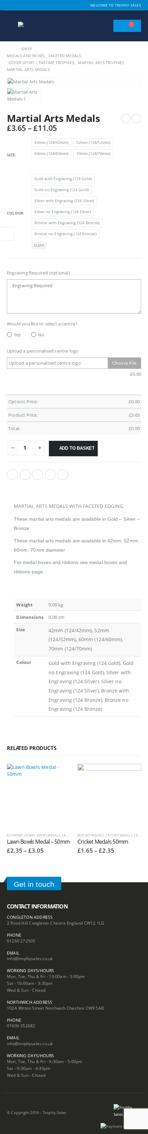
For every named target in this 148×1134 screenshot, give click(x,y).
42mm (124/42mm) (51, 142)
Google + (50, 474)
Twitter (25, 474)
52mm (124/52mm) (93, 142)
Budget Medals (90, 835)
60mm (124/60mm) (51, 153)
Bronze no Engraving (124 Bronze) (65, 233)
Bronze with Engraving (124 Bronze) (66, 222)
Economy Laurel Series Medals (34, 835)
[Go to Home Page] (9, 48)
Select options (59, 775)
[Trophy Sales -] (37, 26)
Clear (39, 245)
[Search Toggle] (105, 26)
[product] (39, 796)
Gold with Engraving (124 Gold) (63, 178)
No (41, 335)
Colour (15, 213)
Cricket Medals (119, 835)
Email (62, 474)
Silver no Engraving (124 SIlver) (62, 211)
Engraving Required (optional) (38, 273)
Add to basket (77, 448)
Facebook (12, 474)
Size (11, 154)
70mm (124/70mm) (93, 153)
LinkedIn (37, 474)
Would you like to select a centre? (42, 324)
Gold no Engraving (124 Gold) (61, 189)
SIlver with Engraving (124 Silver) (64, 200)
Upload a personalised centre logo (43, 351)
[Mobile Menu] (12, 26)
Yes (17, 335)
